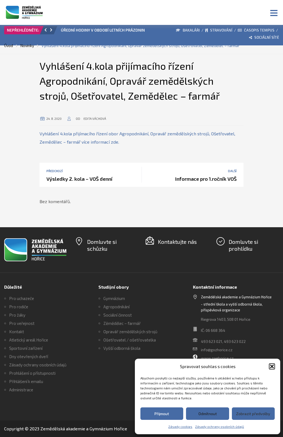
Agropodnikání (116, 306)
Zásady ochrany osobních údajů (219, 426)
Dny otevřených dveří (28, 356)
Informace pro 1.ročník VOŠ (206, 179)
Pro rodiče (18, 306)
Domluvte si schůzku (102, 245)
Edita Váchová (94, 118)
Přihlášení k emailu (26, 381)
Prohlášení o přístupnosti (32, 373)
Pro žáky (17, 314)
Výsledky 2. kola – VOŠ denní (79, 179)
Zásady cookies (180, 426)
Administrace (21, 389)
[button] (272, 366)
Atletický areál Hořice (28, 339)
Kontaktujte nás (177, 241)
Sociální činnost (117, 314)
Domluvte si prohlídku (243, 245)
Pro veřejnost (22, 323)
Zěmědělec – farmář (122, 323)
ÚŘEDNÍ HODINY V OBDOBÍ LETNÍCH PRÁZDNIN (103, 30)
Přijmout (161, 413)
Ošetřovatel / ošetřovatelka (129, 339)
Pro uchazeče (21, 298)
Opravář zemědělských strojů (130, 331)
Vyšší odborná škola (121, 348)
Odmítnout (207, 413)
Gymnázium (114, 298)
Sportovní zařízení (26, 348)
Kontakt (16, 331)
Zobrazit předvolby (253, 413)
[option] (109, 31)
